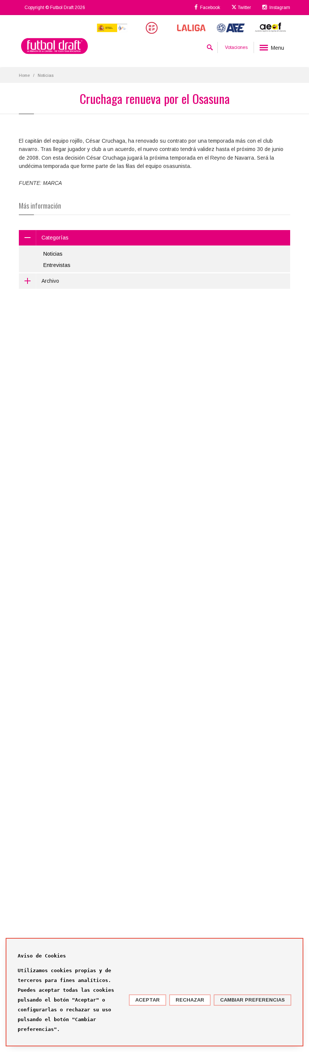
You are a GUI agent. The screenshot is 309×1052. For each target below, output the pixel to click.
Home (24, 75)
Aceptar (147, 1000)
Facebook (209, 7)
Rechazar (190, 1000)
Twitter (244, 7)
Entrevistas (56, 265)
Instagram (279, 7)
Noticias (53, 254)
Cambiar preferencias (252, 1000)
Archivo (50, 281)
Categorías (55, 238)
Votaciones (236, 47)
